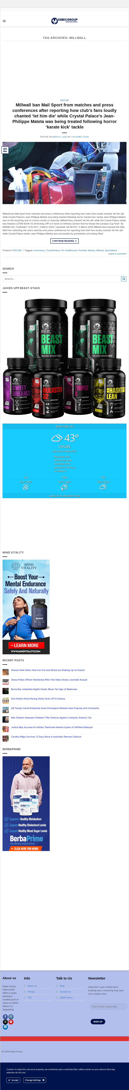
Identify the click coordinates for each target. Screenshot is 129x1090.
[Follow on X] (5, 1022)
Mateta (91, 250)
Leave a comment (117, 253)
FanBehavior (71, 250)
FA (62, 250)
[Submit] (123, 278)
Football (83, 250)
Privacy (31, 992)
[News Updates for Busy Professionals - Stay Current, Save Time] (64, 21)
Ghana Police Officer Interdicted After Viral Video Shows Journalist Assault (49, 679)
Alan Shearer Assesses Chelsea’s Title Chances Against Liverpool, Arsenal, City (51, 717)
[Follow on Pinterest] (11, 1022)
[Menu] (4, 21)
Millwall (100, 250)
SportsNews (111, 250)
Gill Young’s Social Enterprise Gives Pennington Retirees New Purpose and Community (55, 708)
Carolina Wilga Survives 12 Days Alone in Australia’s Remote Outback (46, 736)
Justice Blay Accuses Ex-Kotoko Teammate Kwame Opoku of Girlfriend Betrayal (52, 727)
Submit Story (66, 997)
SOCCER (64, 100)
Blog (62, 986)
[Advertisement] (65, 524)
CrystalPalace (53, 250)
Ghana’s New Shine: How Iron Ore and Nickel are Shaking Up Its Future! (48, 670)
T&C (30, 997)
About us (32, 986)
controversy (39, 250)
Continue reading (64, 241)
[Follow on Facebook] (5, 1016)
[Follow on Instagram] (11, 1016)
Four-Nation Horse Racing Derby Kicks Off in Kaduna (38, 698)
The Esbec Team (80, 137)
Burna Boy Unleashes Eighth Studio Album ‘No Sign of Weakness (44, 689)
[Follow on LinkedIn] (5, 1027)
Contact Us (65, 992)
